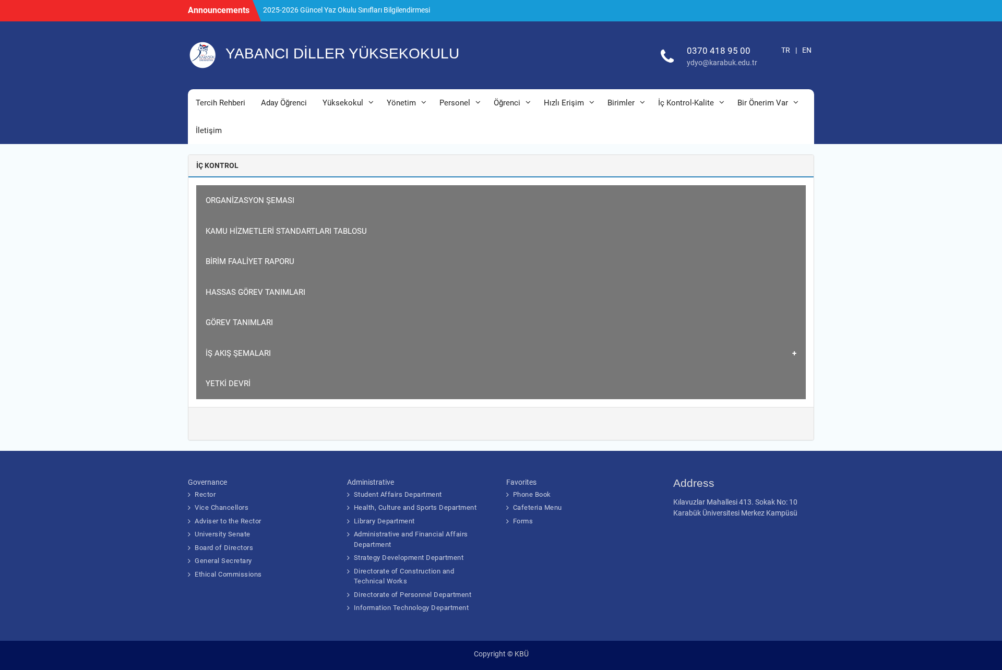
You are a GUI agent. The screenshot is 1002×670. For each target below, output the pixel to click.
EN (807, 50)
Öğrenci (507, 102)
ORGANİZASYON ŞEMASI (250, 200)
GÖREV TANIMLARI (239, 322)
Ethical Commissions (228, 574)
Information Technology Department (411, 608)
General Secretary (223, 561)
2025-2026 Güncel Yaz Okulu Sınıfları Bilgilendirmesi (346, 10)
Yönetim (401, 102)
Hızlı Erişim (564, 102)
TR (785, 50)
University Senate (222, 534)
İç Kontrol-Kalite (686, 102)
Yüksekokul (343, 102)
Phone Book (532, 494)
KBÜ (522, 654)
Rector (205, 494)
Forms (523, 521)
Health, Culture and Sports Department (415, 507)
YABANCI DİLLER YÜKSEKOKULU (342, 53)
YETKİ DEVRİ (228, 383)
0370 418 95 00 (718, 50)
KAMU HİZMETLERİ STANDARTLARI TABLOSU (286, 231)
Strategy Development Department (409, 557)
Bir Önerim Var (762, 102)
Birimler (621, 102)
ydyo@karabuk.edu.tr (722, 62)
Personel (454, 102)
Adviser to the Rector (228, 521)
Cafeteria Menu (537, 507)
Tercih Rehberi (220, 102)
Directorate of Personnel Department (413, 595)
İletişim (209, 130)
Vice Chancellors (221, 507)
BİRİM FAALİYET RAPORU (250, 261)
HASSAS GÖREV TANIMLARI (255, 292)
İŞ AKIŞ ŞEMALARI (238, 353)
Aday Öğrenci (284, 102)
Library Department (384, 521)
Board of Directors (224, 548)
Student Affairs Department (398, 494)
